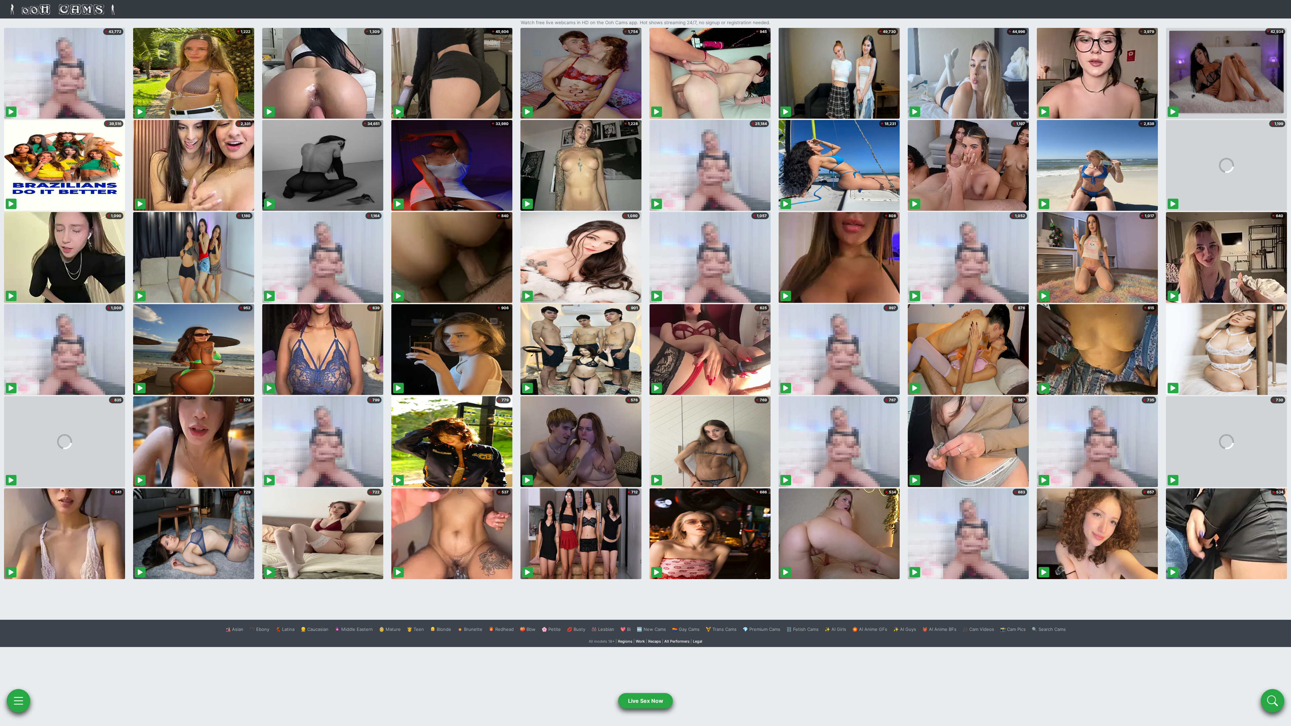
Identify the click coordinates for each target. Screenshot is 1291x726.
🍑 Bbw (528, 629)
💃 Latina (285, 629)
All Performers (677, 641)
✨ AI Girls (835, 629)
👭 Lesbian (602, 629)
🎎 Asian (234, 629)
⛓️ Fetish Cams (802, 629)
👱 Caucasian (314, 629)
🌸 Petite (551, 629)
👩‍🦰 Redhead (501, 629)
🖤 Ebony (259, 629)
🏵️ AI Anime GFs (869, 629)
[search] (1272, 701)
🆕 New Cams (651, 629)
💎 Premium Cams (761, 629)
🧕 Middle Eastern (354, 629)
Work (640, 641)
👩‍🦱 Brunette (469, 629)
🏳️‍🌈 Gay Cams (686, 629)
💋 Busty (576, 629)
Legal (697, 641)
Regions (625, 641)
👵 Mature (390, 629)
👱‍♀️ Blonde (440, 629)
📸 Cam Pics (1013, 629)
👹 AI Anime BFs (939, 629)
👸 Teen (415, 629)
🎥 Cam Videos (978, 629)
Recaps (654, 641)
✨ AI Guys (904, 629)
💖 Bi (625, 629)
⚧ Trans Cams (721, 629)
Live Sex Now (645, 700)
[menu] (18, 701)
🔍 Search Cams (1049, 629)
